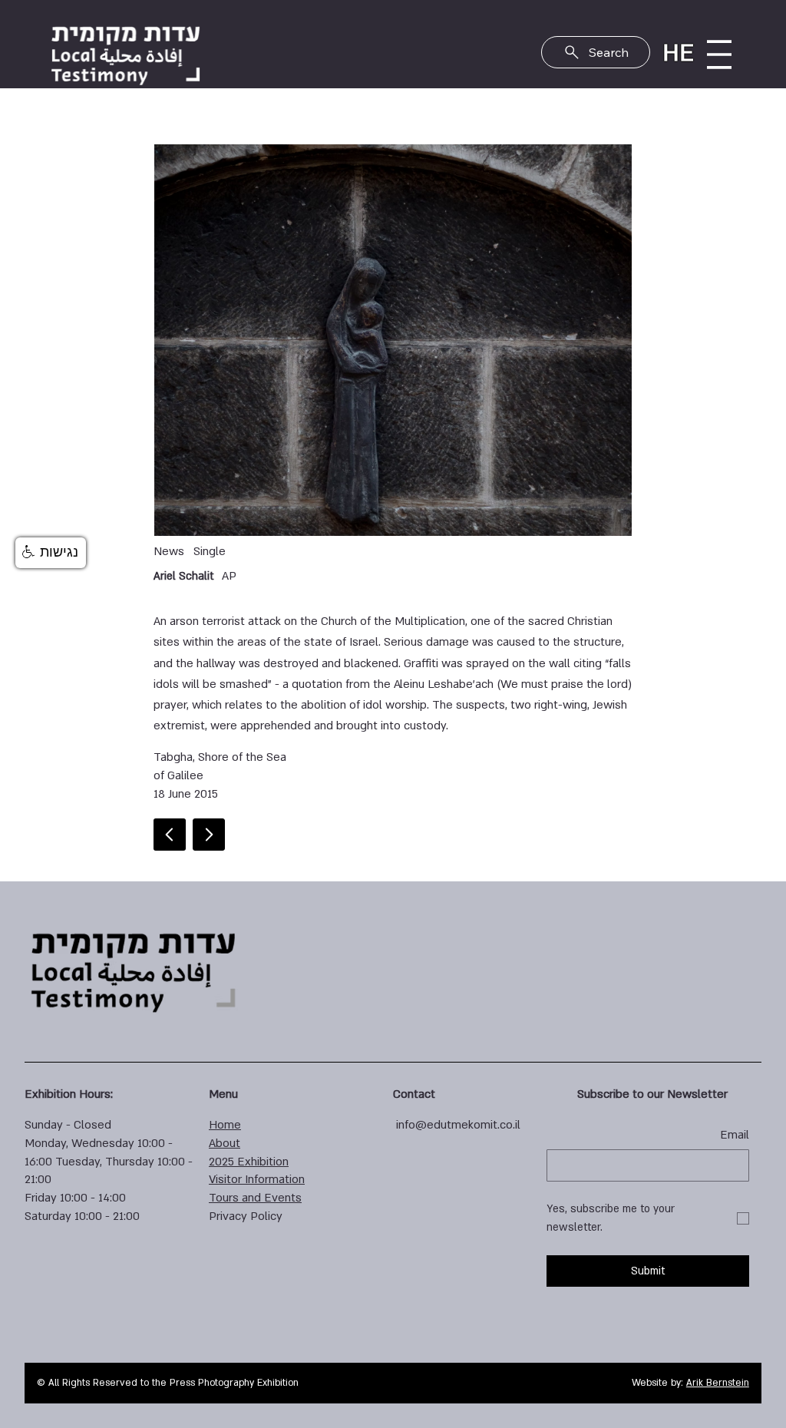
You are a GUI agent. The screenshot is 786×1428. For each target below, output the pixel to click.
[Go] (209, 834)
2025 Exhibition (249, 1161)
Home (225, 1124)
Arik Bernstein (717, 1383)
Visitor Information (257, 1179)
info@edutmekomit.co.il (458, 1124)
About (224, 1143)
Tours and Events (255, 1197)
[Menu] (719, 54)
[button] (50, 552)
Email (734, 1134)
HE (678, 53)
